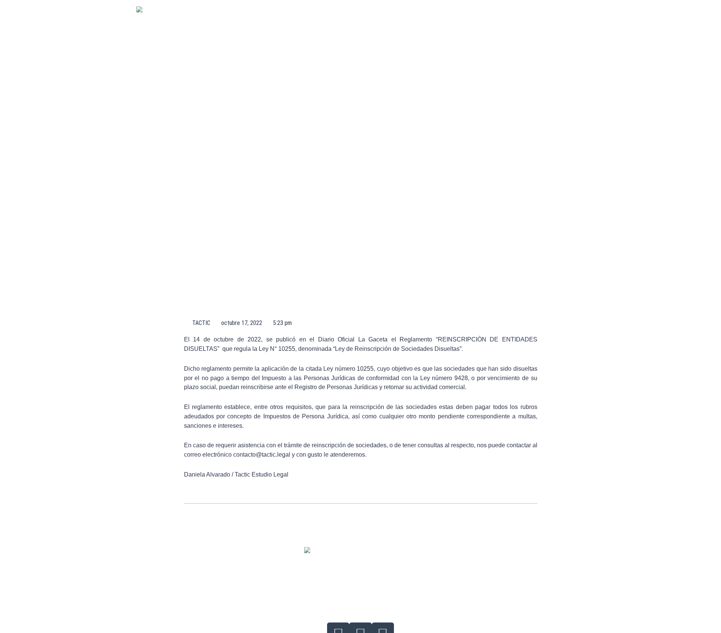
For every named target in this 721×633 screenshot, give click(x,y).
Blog (415, 21)
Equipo (346, 21)
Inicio (274, 21)
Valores (381, 21)
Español (562, 21)
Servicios (309, 21)
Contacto (523, 21)
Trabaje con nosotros (466, 21)
